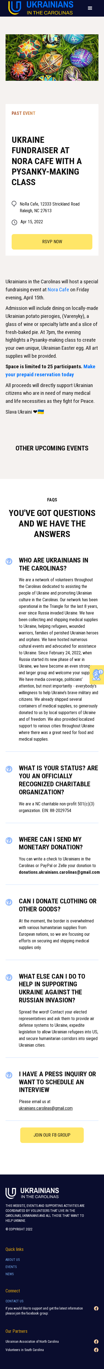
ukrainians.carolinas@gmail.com (46, 1108)
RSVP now (52, 241)
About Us (13, 1260)
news (10, 1274)
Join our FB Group (52, 1135)
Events (11, 1267)
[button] (90, 8)
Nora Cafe (58, 289)
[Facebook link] (96, 1312)
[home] (39, 8)
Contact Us (14, 1301)
